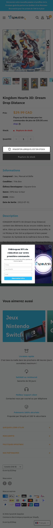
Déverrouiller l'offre (18, 278)
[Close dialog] (50, 246)
